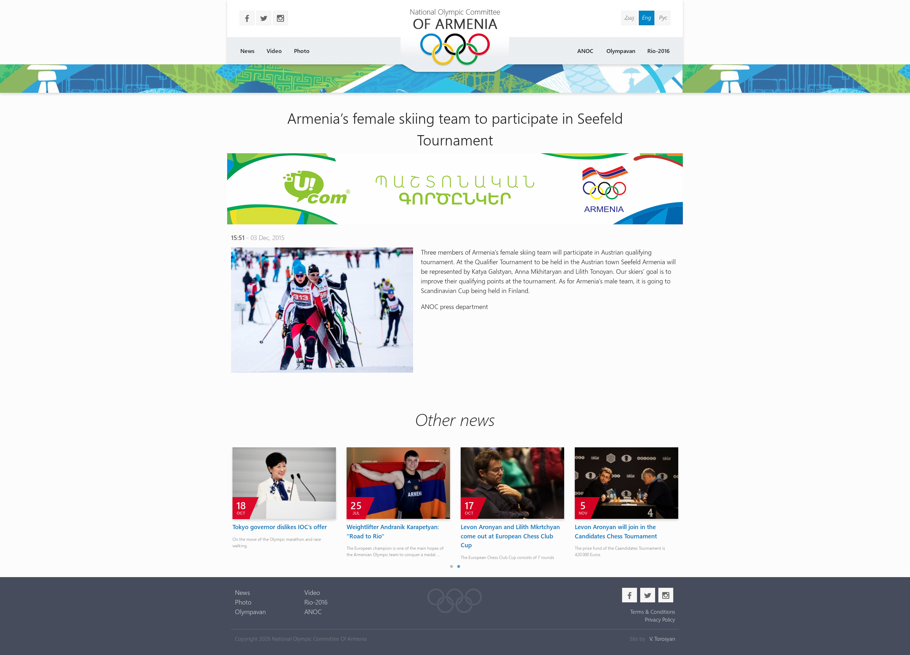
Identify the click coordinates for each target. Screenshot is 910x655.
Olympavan (620, 50)
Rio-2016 (658, 50)
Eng (646, 17)
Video (274, 50)
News (247, 50)
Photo (302, 50)
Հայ (629, 17)
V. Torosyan (662, 638)
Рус (663, 17)
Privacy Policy (660, 619)
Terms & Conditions (652, 611)
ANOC (585, 50)
